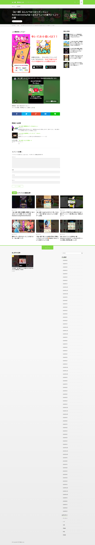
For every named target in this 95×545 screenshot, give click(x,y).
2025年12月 (65, 287)
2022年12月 (65, 407)
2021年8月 (65, 461)
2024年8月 (65, 340)
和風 (64, 531)
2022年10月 (65, 414)
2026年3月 (65, 277)
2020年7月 (65, 504)
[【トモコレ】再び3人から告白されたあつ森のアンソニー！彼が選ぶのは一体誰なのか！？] (66, 65)
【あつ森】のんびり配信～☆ (25, 140)
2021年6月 (65, 467)
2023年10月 (65, 374)
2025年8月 (65, 300)
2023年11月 (65, 370)
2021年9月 (65, 457)
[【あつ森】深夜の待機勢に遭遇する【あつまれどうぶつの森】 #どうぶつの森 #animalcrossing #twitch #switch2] (66, 51)
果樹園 (64, 534)
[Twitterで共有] (26, 114)
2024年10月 (65, 333)
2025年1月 (65, 323)
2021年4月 (65, 474)
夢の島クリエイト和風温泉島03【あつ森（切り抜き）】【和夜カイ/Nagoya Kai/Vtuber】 (76, 35)
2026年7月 (65, 263)
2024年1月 (65, 364)
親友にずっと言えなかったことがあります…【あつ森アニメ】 (22, 237)
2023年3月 (65, 397)
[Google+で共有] (36, 114)
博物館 (64, 528)
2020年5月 (65, 511)
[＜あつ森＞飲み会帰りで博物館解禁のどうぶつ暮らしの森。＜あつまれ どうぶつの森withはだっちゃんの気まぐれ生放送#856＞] (66, 44)
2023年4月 (65, 394)
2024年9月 (65, 337)
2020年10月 (65, 494)
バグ (64, 521)
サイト (13, 180)
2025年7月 (65, 303)
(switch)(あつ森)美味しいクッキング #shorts (29, 133)
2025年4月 (65, 313)
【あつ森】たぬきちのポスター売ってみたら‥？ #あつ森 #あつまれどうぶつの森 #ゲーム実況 (76, 57)
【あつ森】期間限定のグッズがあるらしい (28, 126)
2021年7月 (65, 464)
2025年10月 (65, 293)
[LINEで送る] (55, 114)
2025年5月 (65, 310)
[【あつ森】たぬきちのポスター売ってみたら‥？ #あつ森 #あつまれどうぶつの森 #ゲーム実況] (66, 58)
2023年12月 (65, 367)
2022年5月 (65, 430)
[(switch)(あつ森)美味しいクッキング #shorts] (15, 135)
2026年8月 (65, 260)
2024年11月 (65, 330)
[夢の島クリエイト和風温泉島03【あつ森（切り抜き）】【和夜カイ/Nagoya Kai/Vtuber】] (66, 37)
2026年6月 (65, 267)
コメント (14, 156)
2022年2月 (65, 441)
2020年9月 (65, 497)
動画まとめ (22, 542)
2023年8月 (65, 380)
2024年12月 (65, 327)
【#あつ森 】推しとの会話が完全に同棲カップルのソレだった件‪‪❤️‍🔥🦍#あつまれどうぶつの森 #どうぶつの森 (47, 238)
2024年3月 (65, 357)
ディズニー (65, 518)
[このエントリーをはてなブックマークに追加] (45, 114)
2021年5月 (65, 471)
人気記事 (18, 6)
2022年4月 (65, 434)
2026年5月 (65, 270)
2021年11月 (65, 451)
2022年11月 (65, 410)
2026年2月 (65, 280)
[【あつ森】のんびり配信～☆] (15, 142)
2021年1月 (65, 484)
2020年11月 (65, 491)
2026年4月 (65, 273)
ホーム (13, 6)
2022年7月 (65, 424)
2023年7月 (65, 384)
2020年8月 (65, 501)
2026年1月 (65, 283)
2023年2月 (65, 400)
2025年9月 (65, 297)
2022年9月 (65, 417)
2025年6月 (65, 307)
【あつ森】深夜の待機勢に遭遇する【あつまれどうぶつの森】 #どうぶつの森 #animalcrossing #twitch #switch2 (23, 213)
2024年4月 (65, 354)
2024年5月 (65, 350)
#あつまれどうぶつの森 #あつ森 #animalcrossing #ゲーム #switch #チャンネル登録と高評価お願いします (71, 238)
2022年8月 (65, 420)
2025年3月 (65, 317)
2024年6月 (65, 347)
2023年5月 (65, 390)
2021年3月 (65, 477)
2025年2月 (65, 320)
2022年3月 (65, 437)
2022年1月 (65, 444)
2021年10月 (65, 454)
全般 (20, 21)
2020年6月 (65, 507)
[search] (82, 253)
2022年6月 (65, 427)
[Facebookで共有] (17, 114)
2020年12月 (65, 487)
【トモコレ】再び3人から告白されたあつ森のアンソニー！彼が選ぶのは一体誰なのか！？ (76, 64)
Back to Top (47, 247)
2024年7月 (65, 344)
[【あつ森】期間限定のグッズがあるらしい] (15, 128)
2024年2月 (65, 360)
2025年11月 (65, 290)
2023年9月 (65, 377)
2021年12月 (65, 447)
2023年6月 (65, 387)
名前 (13, 169)
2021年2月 (65, 481)
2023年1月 (65, 404)
